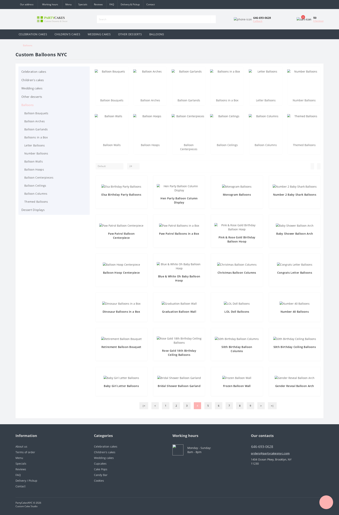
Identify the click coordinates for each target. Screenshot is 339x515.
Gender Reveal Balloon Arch (294, 386)
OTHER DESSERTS (130, 34)
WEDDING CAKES (99, 34)
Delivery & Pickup (130, 4)
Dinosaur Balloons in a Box (121, 311)
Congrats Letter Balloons (294, 272)
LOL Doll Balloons (236, 311)
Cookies (99, 480)
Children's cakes (32, 80)
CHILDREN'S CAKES (67, 34)
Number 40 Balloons (295, 311)
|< (143, 405)
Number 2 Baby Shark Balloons (294, 194)
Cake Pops (100, 469)
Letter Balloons (34, 145)
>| (272, 405)
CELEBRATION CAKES (33, 34)
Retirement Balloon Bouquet (121, 347)
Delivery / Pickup (26, 480)
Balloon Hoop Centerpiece (121, 272)
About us (21, 446)
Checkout (318, 21)
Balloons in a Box (36, 137)
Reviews (98, 4)
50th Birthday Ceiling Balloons (294, 347)
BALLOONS (156, 34)
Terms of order (25, 452)
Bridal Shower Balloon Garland (179, 386)
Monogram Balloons (237, 194)
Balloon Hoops (34, 169)
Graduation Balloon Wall (179, 311)
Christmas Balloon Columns (237, 272)
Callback (257, 21)
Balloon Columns (35, 193)
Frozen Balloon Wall (237, 386)
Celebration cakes (33, 72)
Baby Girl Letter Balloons (121, 386)
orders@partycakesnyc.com (270, 453)
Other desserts (31, 97)
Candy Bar (101, 475)
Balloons (27, 105)
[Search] (213, 19)
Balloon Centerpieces (38, 177)
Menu (68, 4)
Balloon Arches (34, 121)
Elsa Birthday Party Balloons (121, 194)
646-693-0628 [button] (262, 446)
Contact (150, 4)
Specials (82, 4)
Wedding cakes (31, 88)
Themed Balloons (36, 201)
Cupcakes (100, 463)
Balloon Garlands (36, 129)
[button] (50, 4)
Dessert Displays (33, 210)
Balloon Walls (33, 161)
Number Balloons (36, 153)
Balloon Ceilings (35, 185)
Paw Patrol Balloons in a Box (179, 233)
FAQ (111, 4)
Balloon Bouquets (36, 113)
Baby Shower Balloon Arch (294, 233)
